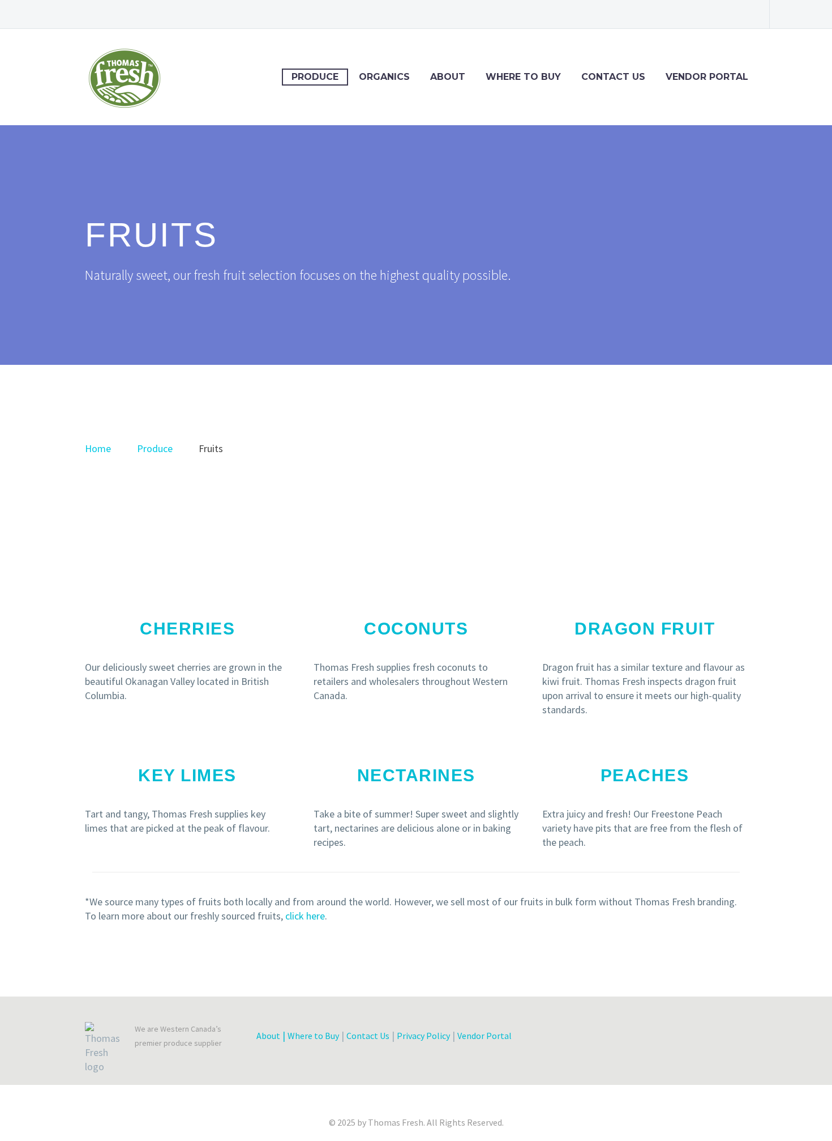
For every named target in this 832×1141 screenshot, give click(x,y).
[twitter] (624, 1038)
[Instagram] (707, 14)
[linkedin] (644, 1038)
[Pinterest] (724, 14)
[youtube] (705, 1038)
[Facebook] (656, 14)
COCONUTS (416, 628)
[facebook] (603, 1038)
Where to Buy (523, 76)
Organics (384, 76)
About (447, 76)
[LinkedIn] (673, 14)
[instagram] (665, 1038)
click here (305, 915)
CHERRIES (187, 628)
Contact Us (613, 76)
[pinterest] (685, 1038)
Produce (314, 76)
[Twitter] (690, 14)
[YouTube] (741, 14)
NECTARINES (416, 775)
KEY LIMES (187, 775)
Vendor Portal (707, 76)
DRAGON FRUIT (644, 628)
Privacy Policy (423, 1035)
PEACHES (645, 775)
